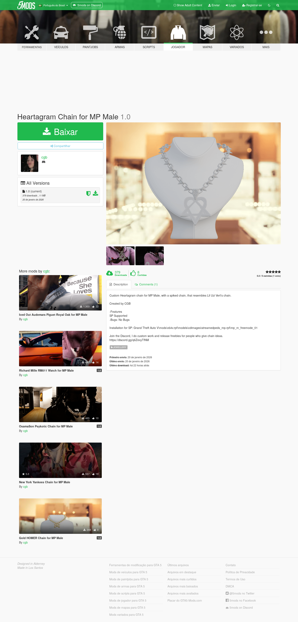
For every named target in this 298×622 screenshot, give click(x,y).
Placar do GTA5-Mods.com (184, 600)
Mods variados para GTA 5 (126, 614)
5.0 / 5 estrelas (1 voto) (269, 276)
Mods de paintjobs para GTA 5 (128, 579)
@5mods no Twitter (241, 593)
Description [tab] (120, 284)
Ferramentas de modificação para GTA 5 (135, 565)
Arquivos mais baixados (182, 586)
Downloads (121, 275)
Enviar (215, 5)
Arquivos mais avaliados (182, 593)
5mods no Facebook (242, 600)
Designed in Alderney (31, 564)
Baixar (64, 131)
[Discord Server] (43, 161)
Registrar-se (253, 5)
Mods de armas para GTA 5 (127, 586)
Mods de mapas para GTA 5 (127, 607)
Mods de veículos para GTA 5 (128, 572)
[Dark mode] (269, 5)
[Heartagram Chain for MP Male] (193, 183)
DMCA (230, 586)
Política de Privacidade (240, 572)
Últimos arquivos (178, 565)
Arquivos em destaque (181, 572)
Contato (231, 565)
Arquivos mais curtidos (181, 579)
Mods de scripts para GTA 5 (127, 593)
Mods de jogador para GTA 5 (127, 600)
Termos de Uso (235, 579)
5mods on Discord (241, 607)
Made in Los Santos (30, 568)
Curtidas (142, 275)
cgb (44, 157)
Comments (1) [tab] (148, 284)
